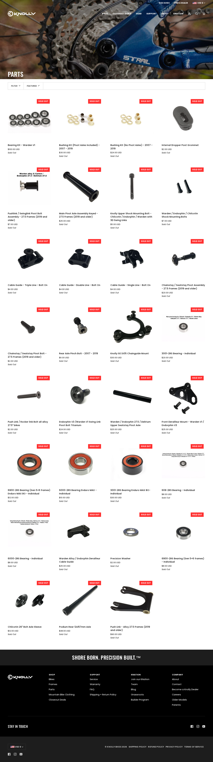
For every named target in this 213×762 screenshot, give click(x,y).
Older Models (179, 699)
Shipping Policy (138, 746)
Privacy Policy (174, 746)
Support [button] (95, 674)
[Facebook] (192, 726)
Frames (53, 684)
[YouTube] (203, 726)
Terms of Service (194, 746)
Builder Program (140, 699)
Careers (176, 694)
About (175, 679)
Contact (177, 684)
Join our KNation (140, 679)
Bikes (51, 679)
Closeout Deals (57, 699)
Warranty (95, 684)
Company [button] (177, 674)
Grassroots (137, 694)
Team (134, 684)
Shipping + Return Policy (103, 694)
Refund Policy (156, 746)
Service (94, 679)
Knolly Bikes (114, 746)
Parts (52, 689)
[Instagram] (197, 726)
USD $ (200, 3)
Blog (133, 689)
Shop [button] (52, 674)
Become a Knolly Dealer (185, 689)
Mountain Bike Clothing (62, 694)
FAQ (92, 689)
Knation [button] (136, 674)
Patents (176, 704)
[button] (105, 13)
